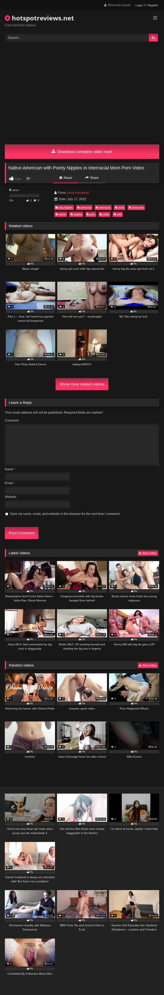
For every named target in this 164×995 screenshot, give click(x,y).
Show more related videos (82, 384)
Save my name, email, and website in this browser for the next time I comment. (65, 513)
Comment (12, 420)
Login (138, 5)
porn (92, 214)
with (119, 214)
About (67, 177)
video (106, 214)
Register (153, 5)
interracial (104, 207)
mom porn (138, 207)
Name (10, 469)
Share (94, 177)
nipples (78, 214)
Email (10, 483)
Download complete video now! (84, 151)
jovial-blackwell (78, 192)
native (62, 214)
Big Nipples (66, 207)
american (86, 207)
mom (121, 207)
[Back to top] (151, 983)
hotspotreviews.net (42, 18)
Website (10, 496)
